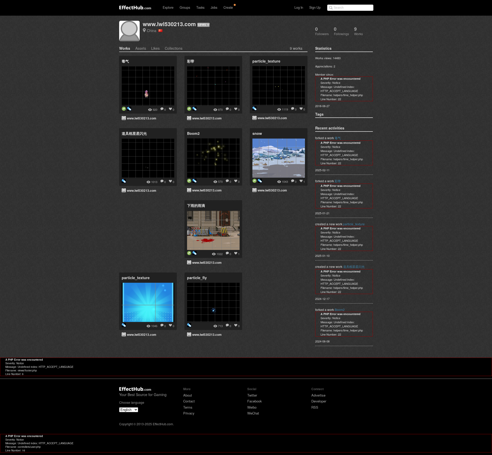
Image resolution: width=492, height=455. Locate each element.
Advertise (318, 395)
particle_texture (354, 224)
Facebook (254, 401)
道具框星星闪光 (354, 266)
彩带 (338, 181)
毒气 (338, 138)
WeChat (253, 413)
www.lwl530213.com (169, 24)
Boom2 (340, 309)
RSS (314, 407)
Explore (168, 7)
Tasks (200, 7)
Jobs (214, 7)
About (187, 395)
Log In (298, 7)
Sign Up (315, 7)
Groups (185, 7)
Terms (187, 407)
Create (228, 7)
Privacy (188, 413)
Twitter (252, 395)
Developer (318, 401)
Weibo (252, 407)
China (152, 30)
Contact (189, 401)
